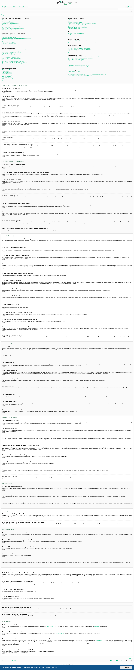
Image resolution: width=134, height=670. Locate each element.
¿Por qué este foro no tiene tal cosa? (75, 72)
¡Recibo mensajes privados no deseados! (76, 34)
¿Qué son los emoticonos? (7, 72)
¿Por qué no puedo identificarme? (8, 24)
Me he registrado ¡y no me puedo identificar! (10, 23)
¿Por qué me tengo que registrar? (8, 19)
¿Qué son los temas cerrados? (8, 78)
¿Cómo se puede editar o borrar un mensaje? (11, 51)
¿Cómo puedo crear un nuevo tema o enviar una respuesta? (14, 49)
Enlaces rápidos (3, 7)
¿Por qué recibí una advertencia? (8, 59)
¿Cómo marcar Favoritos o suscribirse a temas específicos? (80, 58)
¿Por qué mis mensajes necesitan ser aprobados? (12, 63)
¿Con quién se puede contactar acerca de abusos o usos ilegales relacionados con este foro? (87, 74)
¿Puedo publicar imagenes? (7, 73)
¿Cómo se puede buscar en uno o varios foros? (78, 46)
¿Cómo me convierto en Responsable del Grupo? (78, 24)
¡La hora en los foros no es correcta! (9, 37)
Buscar (4, 8)
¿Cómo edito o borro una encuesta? (9, 56)
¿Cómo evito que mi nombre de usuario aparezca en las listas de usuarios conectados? (19, 36)
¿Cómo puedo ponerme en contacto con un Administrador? (80, 75)
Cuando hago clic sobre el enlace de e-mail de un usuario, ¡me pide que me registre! (19, 44)
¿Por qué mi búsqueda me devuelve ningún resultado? (79, 48)
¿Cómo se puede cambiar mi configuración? (10, 34)
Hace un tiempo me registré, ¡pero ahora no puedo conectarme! (14, 26)
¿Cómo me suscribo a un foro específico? (76, 59)
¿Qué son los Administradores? (74, 19)
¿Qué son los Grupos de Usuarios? (75, 22)
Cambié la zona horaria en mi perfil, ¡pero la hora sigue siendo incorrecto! (16, 38)
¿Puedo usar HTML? (6, 71)
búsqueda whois (99, 640)
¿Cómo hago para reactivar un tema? (9, 65)
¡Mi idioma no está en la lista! (7, 39)
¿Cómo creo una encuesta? (7, 53)
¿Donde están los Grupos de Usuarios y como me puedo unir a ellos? (82, 23)
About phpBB (97, 626)
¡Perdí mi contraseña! (6, 27)
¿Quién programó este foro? (74, 71)
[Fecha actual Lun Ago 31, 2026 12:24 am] (131, 12)
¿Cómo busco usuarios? (73, 50)
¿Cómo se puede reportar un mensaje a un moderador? (13, 61)
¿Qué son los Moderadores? (74, 21)
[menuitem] (126, 7)
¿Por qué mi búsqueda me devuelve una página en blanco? (80, 49)
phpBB (6, 198)
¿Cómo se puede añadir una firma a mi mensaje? (11, 52)
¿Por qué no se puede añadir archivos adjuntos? (11, 58)
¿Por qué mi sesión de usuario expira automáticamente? (13, 28)
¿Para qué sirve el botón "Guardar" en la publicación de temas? (14, 62)
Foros (26, 6)
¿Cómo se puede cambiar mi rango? (9, 43)
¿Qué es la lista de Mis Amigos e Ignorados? (77, 40)
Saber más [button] (54, 667)
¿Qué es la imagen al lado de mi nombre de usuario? (12, 41)
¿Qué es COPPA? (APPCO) (7, 21)
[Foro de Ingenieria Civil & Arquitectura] (67, 3)
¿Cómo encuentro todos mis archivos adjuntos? (78, 66)
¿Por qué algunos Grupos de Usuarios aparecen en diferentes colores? (82, 26)
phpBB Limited (50, 626)
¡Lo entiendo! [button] (126, 667)
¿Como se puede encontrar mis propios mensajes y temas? (80, 52)
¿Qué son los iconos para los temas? (9, 80)
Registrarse (16, 8)
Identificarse (9, 8)
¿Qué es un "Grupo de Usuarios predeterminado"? (78, 27)
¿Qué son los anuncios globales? (8, 74)
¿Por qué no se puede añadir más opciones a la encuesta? (13, 54)
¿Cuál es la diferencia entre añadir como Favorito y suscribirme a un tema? (83, 56)
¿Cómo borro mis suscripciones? (75, 60)
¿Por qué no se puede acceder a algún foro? (10, 57)
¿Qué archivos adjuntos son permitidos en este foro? (79, 65)
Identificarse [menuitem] (129, 7)
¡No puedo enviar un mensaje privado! (76, 33)
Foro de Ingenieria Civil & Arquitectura (13, 6)
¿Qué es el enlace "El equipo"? (74, 28)
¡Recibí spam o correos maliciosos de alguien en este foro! (80, 36)
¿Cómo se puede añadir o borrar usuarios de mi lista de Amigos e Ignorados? (84, 42)
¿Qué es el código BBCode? (7, 69)
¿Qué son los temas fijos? (7, 77)
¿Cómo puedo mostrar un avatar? (8, 42)
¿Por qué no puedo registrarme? (8, 22)
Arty (64, 664)
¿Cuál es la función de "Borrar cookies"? (10, 29)
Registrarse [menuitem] (131, 7)
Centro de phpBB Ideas (59, 633)
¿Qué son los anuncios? (6, 76)
